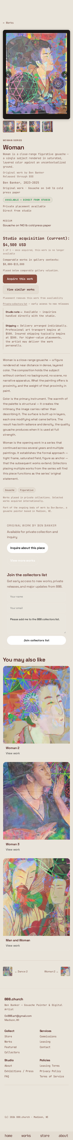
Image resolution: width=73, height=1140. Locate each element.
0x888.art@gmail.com (18, 1016)
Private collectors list (15, 303)
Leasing (45, 1041)
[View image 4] (47, 126)
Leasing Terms (50, 1065)
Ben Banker (57, 507)
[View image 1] (9, 126)
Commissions (48, 1036)
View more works (22, 560)
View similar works (20, 289)
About (8, 1065)
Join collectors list (36, 640)
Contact (45, 1047)
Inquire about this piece (27, 548)
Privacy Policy (50, 1071)
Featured (10, 1047)
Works (8, 1041)
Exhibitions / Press (18, 1071)
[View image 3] (34, 126)
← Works (8, 22)
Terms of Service (52, 1076)
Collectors (12, 1052)
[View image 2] (21, 126)
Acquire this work (20, 279)
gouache (9, 490)
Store (8, 1036)
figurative (26, 490)
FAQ (6, 1076)
